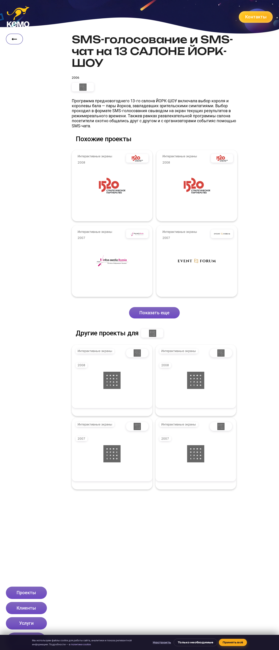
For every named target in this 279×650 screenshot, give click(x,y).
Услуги (26, 623)
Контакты (256, 17)
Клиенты (26, 608)
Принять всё (233, 642)
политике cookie (81, 644)
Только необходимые (195, 642)
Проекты (26, 592)
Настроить (162, 642)
